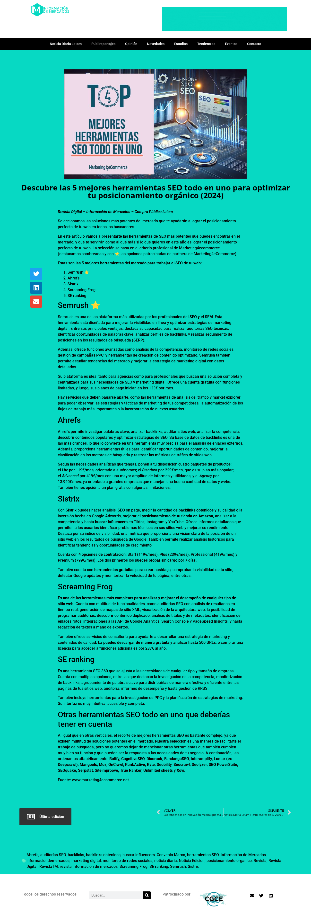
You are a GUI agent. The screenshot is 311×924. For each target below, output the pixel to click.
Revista (260, 860)
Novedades (155, 44)
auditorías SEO (53, 854)
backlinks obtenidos (103, 854)
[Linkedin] (36, 288)
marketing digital (86, 860)
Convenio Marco (171, 854)
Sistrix (193, 866)
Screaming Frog (133, 866)
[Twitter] (36, 274)
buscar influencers (138, 854)
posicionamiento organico (229, 860)
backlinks (76, 854)
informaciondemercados (47, 860)
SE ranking (158, 866)
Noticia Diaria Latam (66, 44)
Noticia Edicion (192, 860)
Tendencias (206, 44)
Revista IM (48, 866)
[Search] (147, 895)
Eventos (231, 44)
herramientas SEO (203, 854)
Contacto (254, 44)
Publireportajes (103, 44)
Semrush (178, 866)
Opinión (131, 44)
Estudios (181, 44)
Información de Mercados (243, 854)
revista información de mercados (89, 866)
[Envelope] (36, 302)
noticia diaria (165, 860)
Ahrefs (32, 854)
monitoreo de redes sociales (127, 860)
